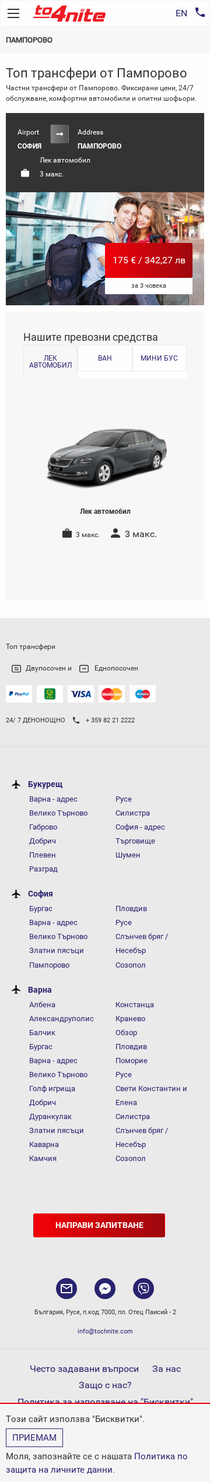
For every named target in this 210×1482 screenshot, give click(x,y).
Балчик (42, 1032)
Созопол (131, 965)
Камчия (43, 1158)
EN (181, 13)
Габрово (43, 827)
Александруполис (61, 1018)
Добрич (42, 841)
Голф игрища (52, 1088)
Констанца (135, 1004)
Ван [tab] (105, 358)
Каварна (44, 1144)
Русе (124, 799)
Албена (42, 1004)
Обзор (126, 1032)
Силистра (133, 813)
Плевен (42, 855)
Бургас (40, 908)
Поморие (132, 1060)
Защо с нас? (105, 1385)
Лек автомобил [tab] (50, 361)
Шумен (128, 855)
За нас (166, 1368)
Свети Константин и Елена (151, 1095)
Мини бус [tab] (159, 358)
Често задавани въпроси (84, 1368)
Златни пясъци (56, 950)
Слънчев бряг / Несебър (142, 943)
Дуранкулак (50, 1116)
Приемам (34, 1437)
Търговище (135, 841)
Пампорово (49, 965)
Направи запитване (99, 1225)
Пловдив (131, 908)
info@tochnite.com (105, 1331)
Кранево (130, 1018)
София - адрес (140, 827)
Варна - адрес (53, 799)
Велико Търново (58, 813)
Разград (43, 868)
